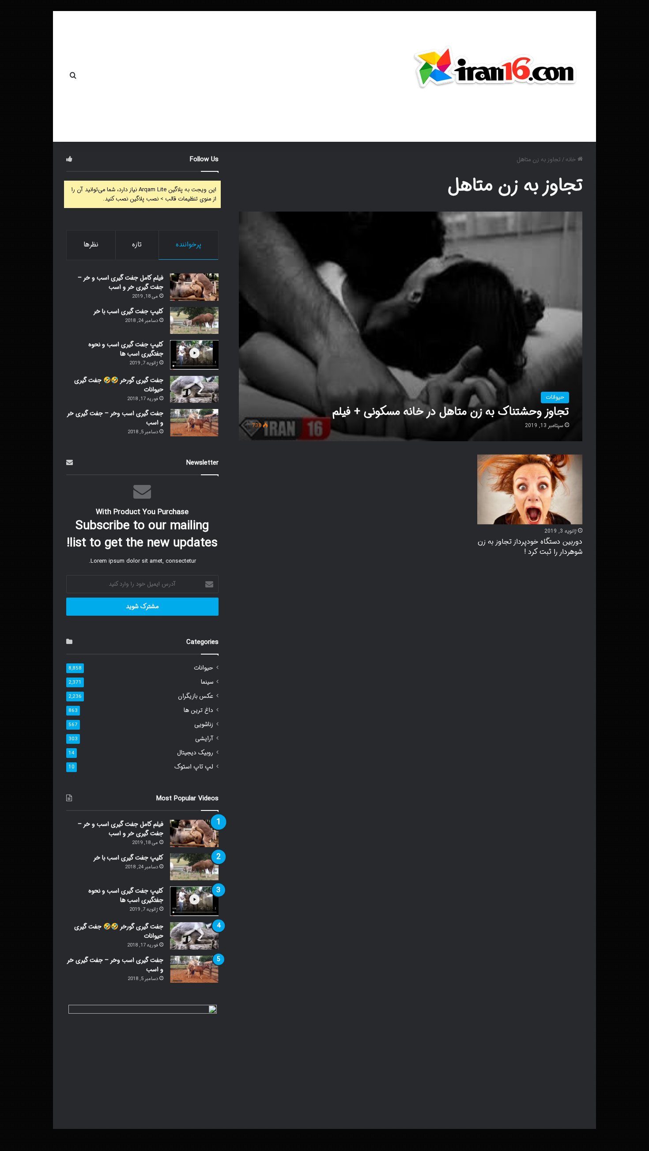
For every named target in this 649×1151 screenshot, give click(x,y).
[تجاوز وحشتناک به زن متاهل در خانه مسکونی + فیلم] (411, 326)
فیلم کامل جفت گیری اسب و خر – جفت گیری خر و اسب (120, 282)
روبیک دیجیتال (195, 752)
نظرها (90, 244)
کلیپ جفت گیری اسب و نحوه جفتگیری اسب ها (125, 349)
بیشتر (98, 76)
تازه (137, 244)
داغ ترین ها (198, 710)
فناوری (193, 76)
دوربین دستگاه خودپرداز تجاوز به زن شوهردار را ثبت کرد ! (530, 546)
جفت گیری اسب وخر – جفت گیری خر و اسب (115, 418)
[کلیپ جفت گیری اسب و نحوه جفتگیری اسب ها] (194, 355)
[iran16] (494, 72)
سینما (207, 682)
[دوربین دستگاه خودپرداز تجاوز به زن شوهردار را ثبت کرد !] (529, 489)
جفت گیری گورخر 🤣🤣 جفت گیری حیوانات (118, 384)
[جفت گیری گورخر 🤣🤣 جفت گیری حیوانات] (194, 389)
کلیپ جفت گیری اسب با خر (128, 311)
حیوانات (203, 668)
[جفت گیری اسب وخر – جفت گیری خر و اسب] (194, 422)
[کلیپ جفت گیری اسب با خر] (194, 320)
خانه (285, 76)
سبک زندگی (141, 76)
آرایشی (204, 738)
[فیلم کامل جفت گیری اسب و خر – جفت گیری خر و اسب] (194, 287)
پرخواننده (188, 244)
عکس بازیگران (195, 696)
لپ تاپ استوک (193, 767)
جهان (259, 76)
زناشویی (203, 724)
